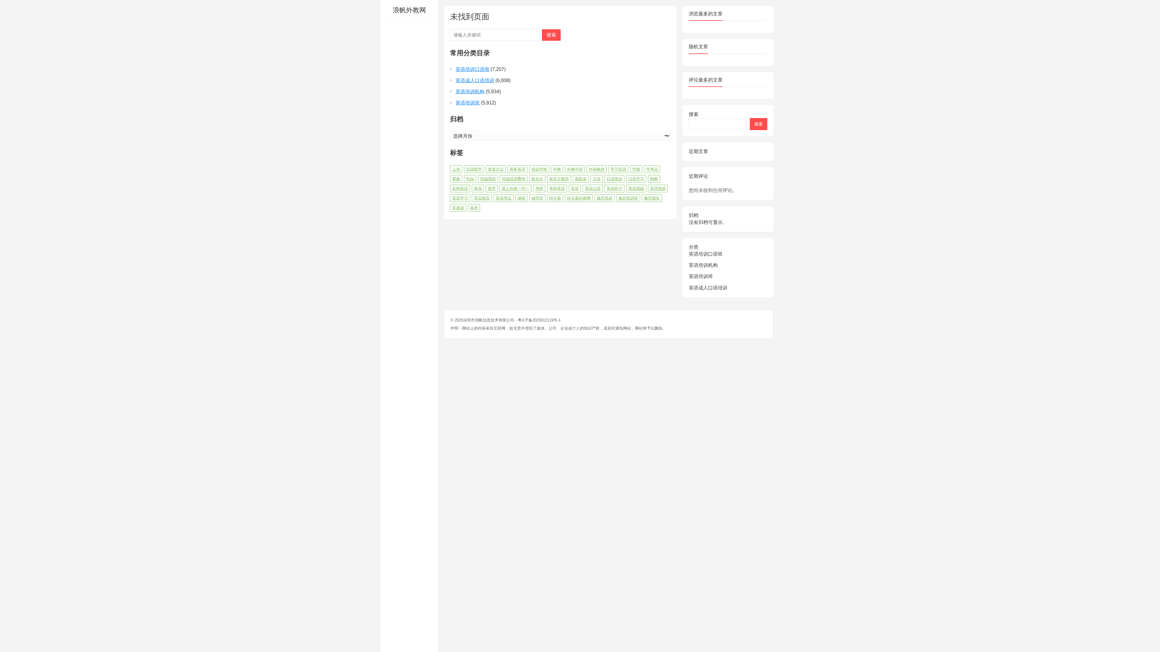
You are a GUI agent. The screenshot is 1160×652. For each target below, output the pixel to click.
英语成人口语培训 (475, 80)
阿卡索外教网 (579, 198)
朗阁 (654, 179)
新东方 (537, 179)
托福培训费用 (513, 179)
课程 (521, 198)
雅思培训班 (628, 198)
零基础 (458, 208)
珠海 (478, 188)
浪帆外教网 (409, 10)
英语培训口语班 (472, 69)
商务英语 (517, 169)
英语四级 (636, 188)
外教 (557, 169)
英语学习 (460, 198)
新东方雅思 (559, 179)
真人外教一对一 (515, 188)
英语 (575, 188)
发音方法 (496, 169)
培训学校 (539, 169)
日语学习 (636, 179)
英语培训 (658, 188)
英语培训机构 (470, 91)
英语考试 (503, 198)
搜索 (551, 34)
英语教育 (482, 198)
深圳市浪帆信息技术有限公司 (488, 320)
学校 (636, 169)
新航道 (581, 179)
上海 (456, 169)
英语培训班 (468, 102)
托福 (470, 179)
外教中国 (575, 169)
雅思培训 (604, 198)
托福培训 (488, 179)
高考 (474, 208)
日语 (597, 179)
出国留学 (474, 169)
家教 (456, 179)
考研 (539, 188)
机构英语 (460, 188)
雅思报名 (652, 198)
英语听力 (614, 188)
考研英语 (557, 188)
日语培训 (614, 179)
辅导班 (537, 198)
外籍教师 (596, 169)
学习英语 (618, 169)
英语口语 (593, 188)
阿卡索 (555, 198)
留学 (492, 188)
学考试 (652, 169)
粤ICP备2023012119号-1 (539, 320)
